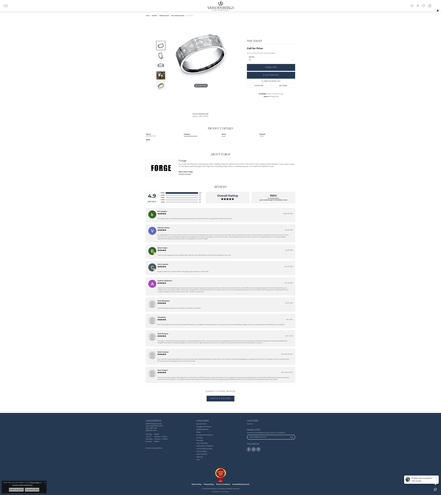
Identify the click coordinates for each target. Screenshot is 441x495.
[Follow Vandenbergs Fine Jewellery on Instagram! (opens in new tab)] (253, 449)
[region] (201, 65)
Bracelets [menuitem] (199, 440)
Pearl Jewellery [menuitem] (201, 454)
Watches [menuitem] (199, 457)
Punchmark (225, 491)
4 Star (163, 195)
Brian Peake (162, 248)
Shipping (259, 85)
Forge (223, 136)
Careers (250, 424)
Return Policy (196, 484)
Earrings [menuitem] (199, 437)
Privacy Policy (209, 484)
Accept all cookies (32, 490)
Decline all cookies (16, 490)
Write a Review (220, 398)
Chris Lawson (162, 264)
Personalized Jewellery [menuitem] (204, 446)
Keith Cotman (163, 352)
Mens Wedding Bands (177, 15)
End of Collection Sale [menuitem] (204, 448)
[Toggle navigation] (5, 6)
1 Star (163, 202)
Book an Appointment (154, 448)
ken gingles (162, 211)
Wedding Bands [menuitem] (202, 429)
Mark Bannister (163, 301)
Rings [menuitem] (198, 432)
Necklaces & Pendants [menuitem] (204, 435)
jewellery (154, 15)
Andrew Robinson (164, 281)
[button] (412, 6)
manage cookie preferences (22, 485)
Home (147, 15)
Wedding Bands (164, 15)
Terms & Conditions (223, 484)
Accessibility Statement (240, 484)
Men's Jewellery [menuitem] (202, 443)
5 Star (163, 193)
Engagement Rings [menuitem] (203, 426)
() (200, 193)
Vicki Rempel (162, 334)
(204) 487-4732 (200, 116)
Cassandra (161, 317)
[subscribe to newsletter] (292, 437)
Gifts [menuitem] (198, 459)
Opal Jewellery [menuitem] (201, 451)
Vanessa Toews (163, 228)
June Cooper (162, 370)
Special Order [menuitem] (201, 424)
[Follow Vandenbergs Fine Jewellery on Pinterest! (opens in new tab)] (258, 449)
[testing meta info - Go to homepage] (220, 6)
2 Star (163, 200)
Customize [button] (271, 75)
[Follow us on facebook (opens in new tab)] (249, 449)
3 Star (163, 197)
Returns (283, 85)
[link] (437, 6)
